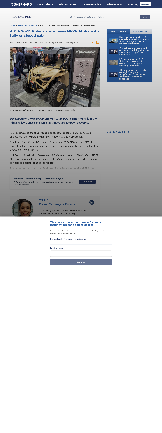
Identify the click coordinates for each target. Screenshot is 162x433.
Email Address (56, 248)
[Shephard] (21, 4)
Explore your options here (77, 239)
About (130, 4)
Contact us (145, 4)
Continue (81, 261)
